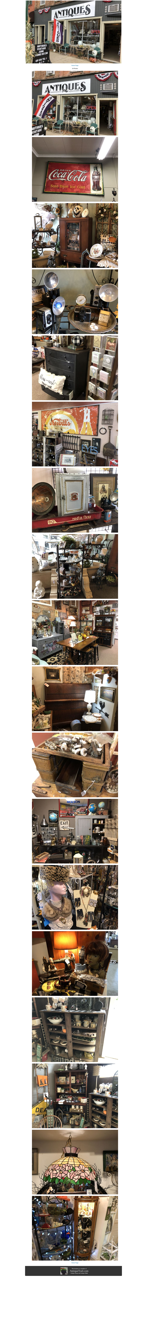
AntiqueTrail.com (79, 1271)
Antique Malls (84, 1273)
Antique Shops (74, 1273)
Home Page (74, 65)
